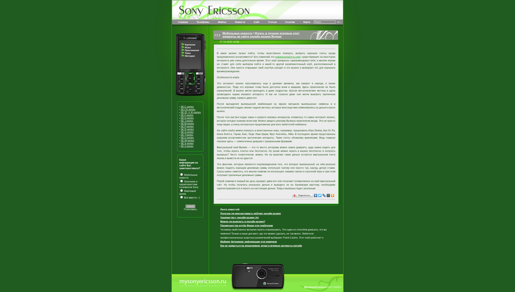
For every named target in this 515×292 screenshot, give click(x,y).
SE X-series (187, 143)
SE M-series (187, 123)
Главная (183, 22)
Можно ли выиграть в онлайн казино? (242, 221)
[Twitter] (320, 195)
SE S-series (187, 132)
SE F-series (187, 115)
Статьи (272, 22)
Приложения (192, 50)
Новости (240, 22)
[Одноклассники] (333, 195)
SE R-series (187, 129)
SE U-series (187, 137)
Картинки (190, 44)
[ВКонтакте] (316, 195)
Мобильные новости (237, 33)
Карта (306, 22)
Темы (188, 53)
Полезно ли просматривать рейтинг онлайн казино (250, 213)
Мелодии (190, 56)
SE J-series (187, 120)
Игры (188, 47)
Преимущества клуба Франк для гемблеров (246, 225)
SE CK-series (188, 109)
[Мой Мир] (328, 195)
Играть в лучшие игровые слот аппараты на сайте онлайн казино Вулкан (261, 35)
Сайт (257, 22)
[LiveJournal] (324, 195)
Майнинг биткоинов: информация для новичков (248, 241)
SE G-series (187, 118)
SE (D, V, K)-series (191, 112)
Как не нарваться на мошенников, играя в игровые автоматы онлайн (261, 245)
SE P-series (187, 126)
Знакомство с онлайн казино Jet (239, 217)
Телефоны (203, 22)
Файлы (222, 22)
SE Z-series (187, 146)
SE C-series (187, 106)
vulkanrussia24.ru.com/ (288, 57)
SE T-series (187, 135)
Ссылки (290, 22)
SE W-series (187, 140)
